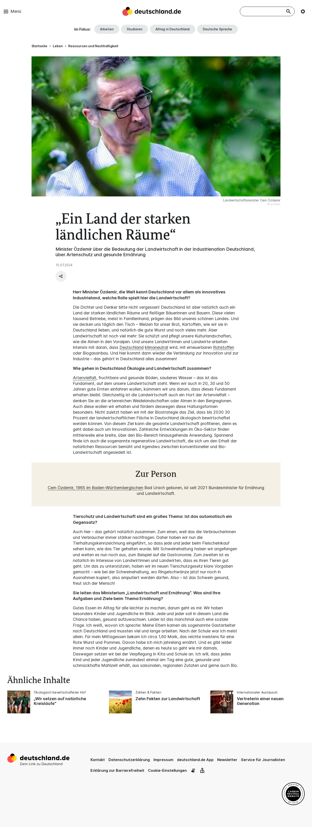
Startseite (39, 46)
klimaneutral (156, 347)
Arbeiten (107, 29)
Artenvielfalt (84, 377)
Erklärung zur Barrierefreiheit (117, 770)
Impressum (163, 759)
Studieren (134, 29)
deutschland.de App (195, 759)
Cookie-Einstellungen (167, 770)
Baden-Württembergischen (117, 487)
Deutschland (131, 347)
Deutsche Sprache (217, 29)
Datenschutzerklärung (129, 759)
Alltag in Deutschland (173, 29)
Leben (58, 46)
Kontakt (97, 759)
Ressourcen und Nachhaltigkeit (93, 46)
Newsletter (227, 759)
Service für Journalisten (263, 759)
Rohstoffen (223, 347)
